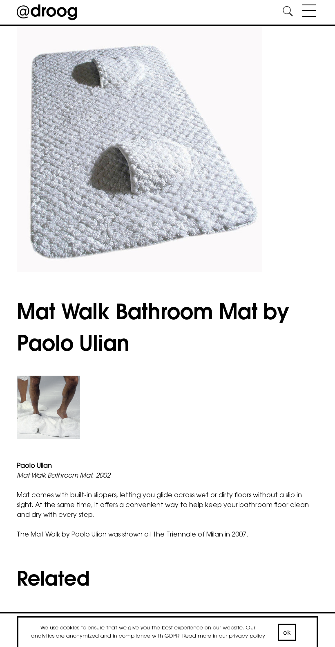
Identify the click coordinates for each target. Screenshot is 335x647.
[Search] (287, 12)
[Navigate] (307, 12)
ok (287, 632)
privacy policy (247, 636)
